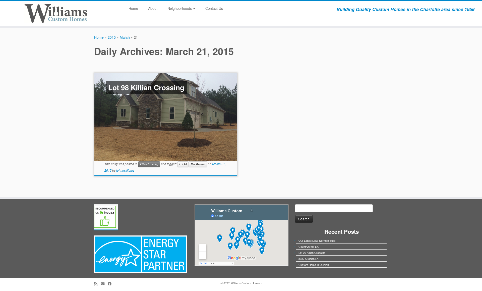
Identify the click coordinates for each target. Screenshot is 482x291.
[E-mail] (104, 283)
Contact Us (214, 8)
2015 (112, 37)
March (125, 37)
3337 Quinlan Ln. (308, 259)
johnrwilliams (125, 170)
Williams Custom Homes (246, 283)
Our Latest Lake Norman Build (316, 240)
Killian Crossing (149, 164)
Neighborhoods (180, 8)
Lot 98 (183, 164)
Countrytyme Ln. (308, 247)
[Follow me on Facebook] (111, 283)
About (152, 8)
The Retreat (198, 164)
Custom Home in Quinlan (313, 265)
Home (133, 8)
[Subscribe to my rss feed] (97, 283)
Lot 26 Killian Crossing (311, 253)
